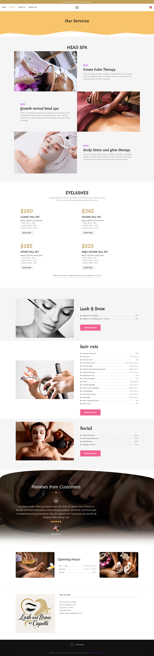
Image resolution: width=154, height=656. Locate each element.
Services (12, 7)
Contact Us (32, 7)
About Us (21, 7)
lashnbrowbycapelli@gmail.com (70, 613)
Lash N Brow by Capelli (67, 602)
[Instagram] (150, 7)
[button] (18, 516)
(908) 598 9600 (65, 610)
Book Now (27, 233)
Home (4, 7)
